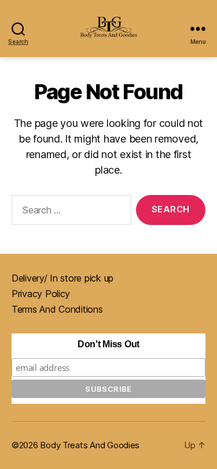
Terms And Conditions (57, 309)
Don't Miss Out (108, 344)
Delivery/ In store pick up (62, 278)
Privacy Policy (41, 293)
